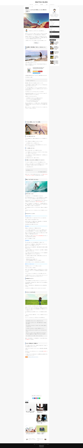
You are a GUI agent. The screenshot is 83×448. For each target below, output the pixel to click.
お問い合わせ (48, 444)
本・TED (36, 4)
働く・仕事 (31, 4)
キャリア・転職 (27, 400)
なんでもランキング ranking (52, 4)
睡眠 (51, 33)
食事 (51, 34)
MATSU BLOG (41, 445)
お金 (46, 4)
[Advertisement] (36, 114)
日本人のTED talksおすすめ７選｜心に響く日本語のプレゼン (56, 52)
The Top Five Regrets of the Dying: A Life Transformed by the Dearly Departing (38, 68)
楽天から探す (40, 71)
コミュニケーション (53, 22)
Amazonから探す (35, 71)
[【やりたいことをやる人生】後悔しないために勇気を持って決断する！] (38, 398)
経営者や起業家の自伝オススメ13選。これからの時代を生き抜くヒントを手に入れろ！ (56, 63)
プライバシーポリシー (44, 444)
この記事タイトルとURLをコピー (37, 395)
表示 (37, 42)
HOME (34, 444)
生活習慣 (42, 4)
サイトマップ (40, 444)
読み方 (51, 29)
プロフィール (37, 444)
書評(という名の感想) (53, 30)
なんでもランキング (53, 37)
